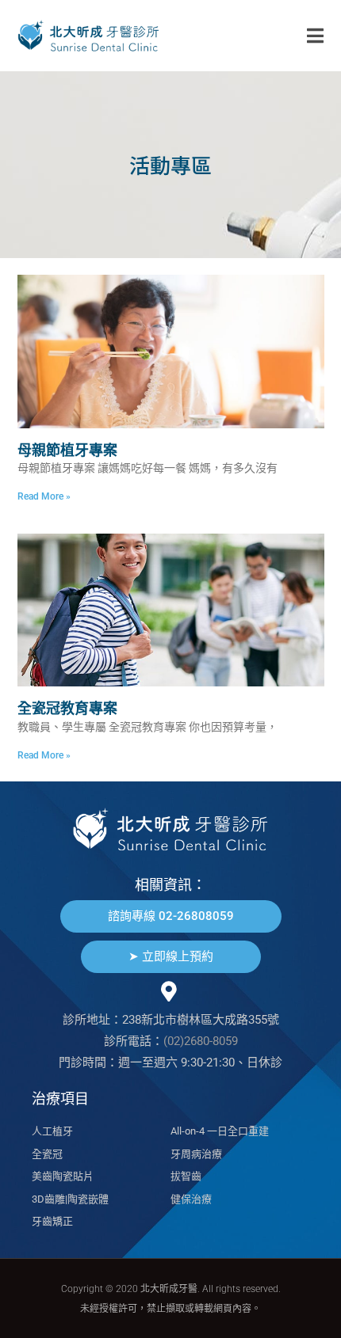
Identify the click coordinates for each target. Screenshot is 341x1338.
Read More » (44, 496)
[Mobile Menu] (315, 35)
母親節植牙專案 (67, 450)
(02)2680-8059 (200, 1041)
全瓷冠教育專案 (67, 708)
